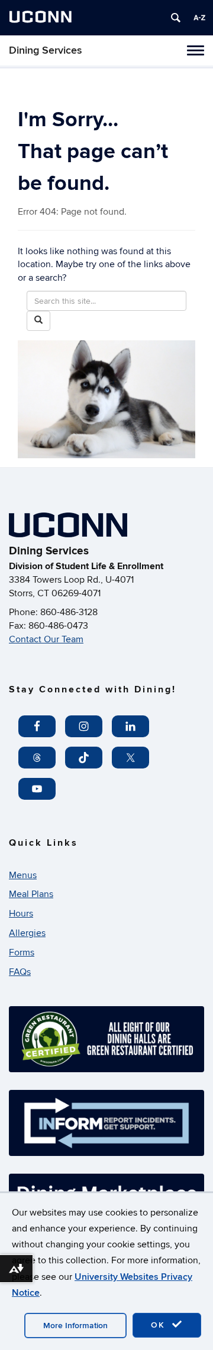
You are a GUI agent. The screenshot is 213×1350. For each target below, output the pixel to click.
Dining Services (45, 50)
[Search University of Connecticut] (175, 17)
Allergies (27, 933)
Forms (21, 952)
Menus (23, 875)
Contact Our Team (46, 639)
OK (160, 1325)
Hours (21, 913)
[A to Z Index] (199, 17)
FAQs (20, 972)
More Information (75, 1326)
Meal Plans (31, 894)
